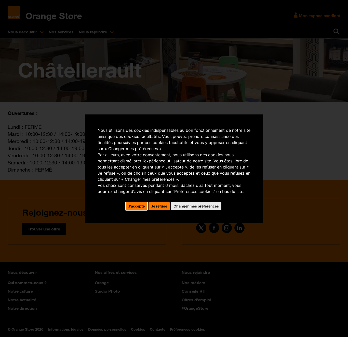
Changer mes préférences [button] (196, 206)
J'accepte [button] (136, 206)
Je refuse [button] (159, 206)
